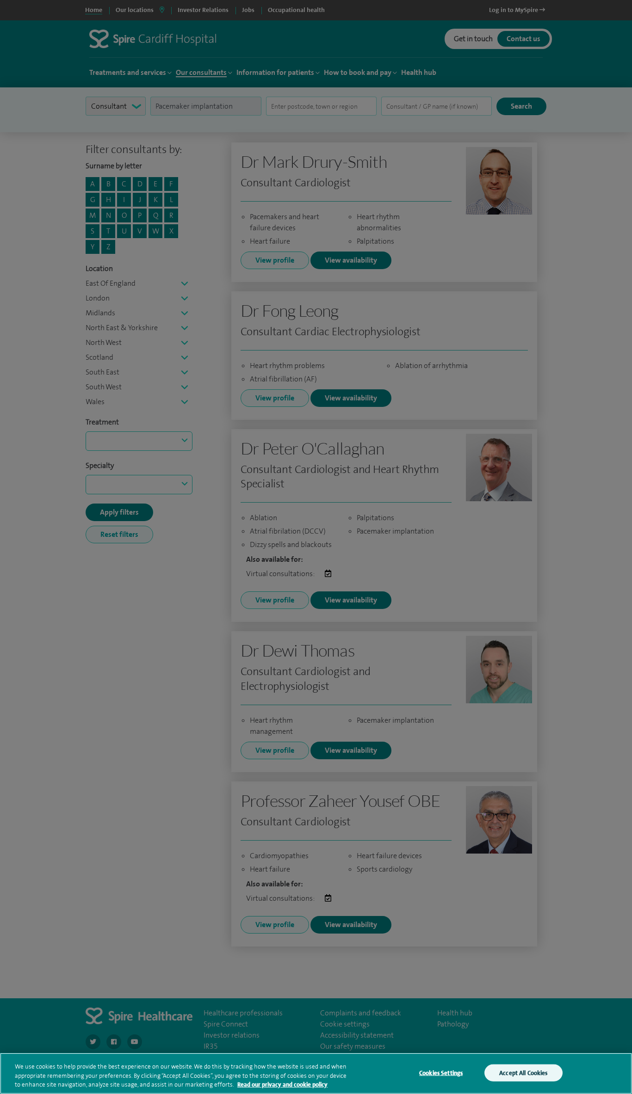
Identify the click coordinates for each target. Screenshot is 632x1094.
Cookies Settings (441, 1072)
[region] (316, 1073)
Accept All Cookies (523, 1072)
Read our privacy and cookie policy (282, 1084)
